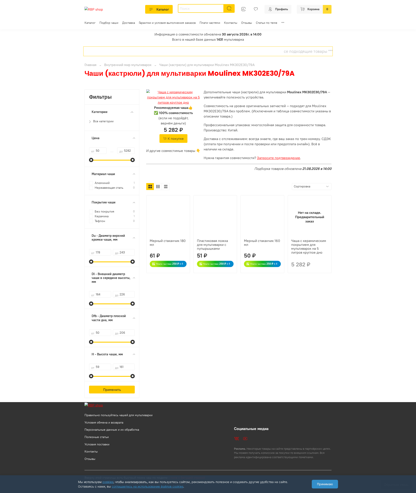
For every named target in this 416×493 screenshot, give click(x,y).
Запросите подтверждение (278, 158)
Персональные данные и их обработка (111, 430)
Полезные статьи (96, 437)
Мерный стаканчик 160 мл (262, 242)
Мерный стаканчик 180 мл (168, 242)
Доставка (128, 23)
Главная (90, 65)
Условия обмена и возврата (103, 422)
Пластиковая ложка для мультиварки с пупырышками (212, 244)
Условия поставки (96, 444)
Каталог (162, 9)
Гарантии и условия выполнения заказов (167, 23)
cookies (107, 482)
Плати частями (210, 23)
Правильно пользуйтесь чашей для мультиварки (118, 415)
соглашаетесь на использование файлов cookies (147, 486)
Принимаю (325, 484)
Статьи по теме (266, 23)
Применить (112, 389)
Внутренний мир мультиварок (127, 65)
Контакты (230, 23)
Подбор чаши (108, 23)
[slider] (91, 160)
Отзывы (246, 23)
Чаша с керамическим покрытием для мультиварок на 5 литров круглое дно (308, 246)
